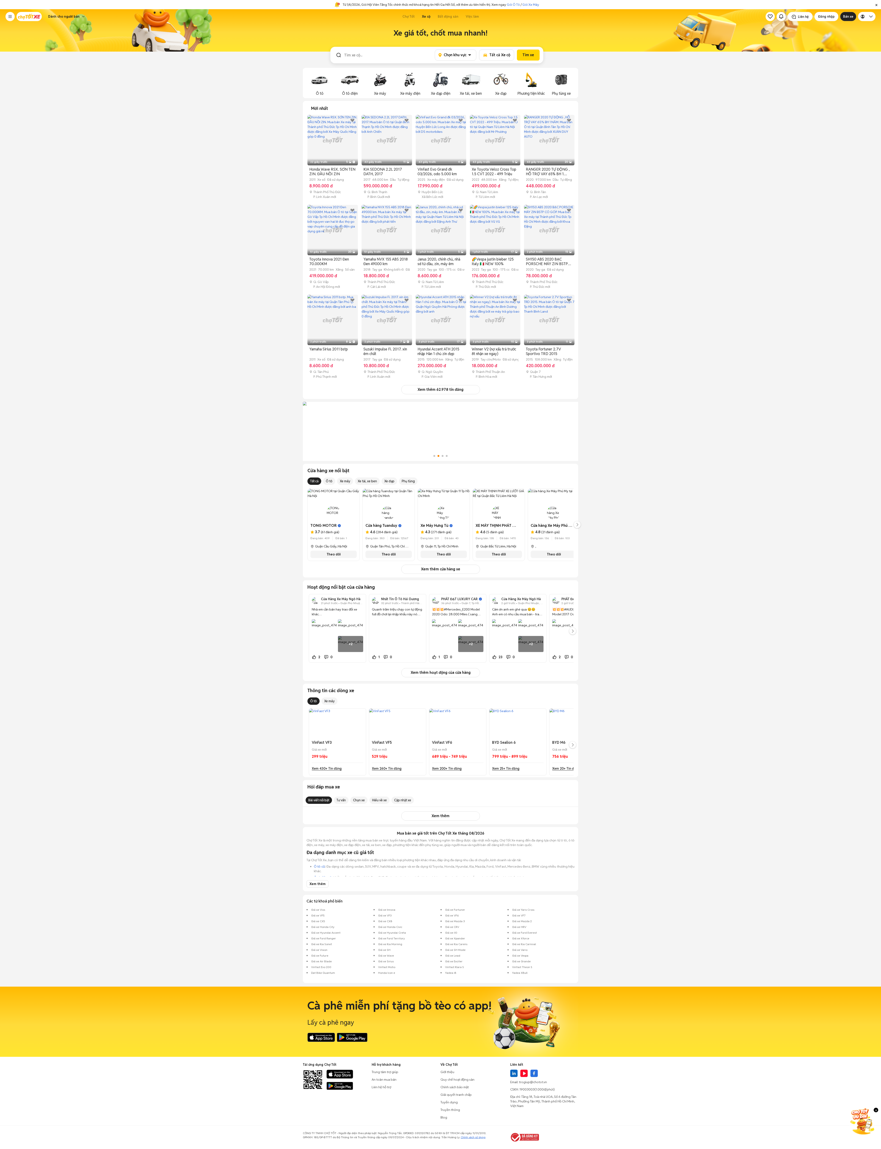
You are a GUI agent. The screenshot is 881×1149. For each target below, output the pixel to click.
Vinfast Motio (386, 967)
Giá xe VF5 (318, 915)
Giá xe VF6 (452, 915)
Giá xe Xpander (455, 938)
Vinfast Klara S (454, 967)
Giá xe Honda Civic (390, 927)
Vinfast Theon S (522, 967)
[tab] (319, 108)
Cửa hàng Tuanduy (381, 525)
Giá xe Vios (318, 909)
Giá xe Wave (386, 955)
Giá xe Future (319, 955)
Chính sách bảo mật (454, 1087)
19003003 (527, 1089)
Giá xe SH (384, 950)
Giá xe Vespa (520, 955)
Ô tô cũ (319, 866)
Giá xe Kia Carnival (524, 944)
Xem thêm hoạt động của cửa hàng (441, 672)
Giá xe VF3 (385, 915)
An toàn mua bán (384, 1079)
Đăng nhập (826, 16)
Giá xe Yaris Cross (523, 909)
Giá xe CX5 (318, 921)
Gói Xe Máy (530, 5)
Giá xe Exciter (454, 961)
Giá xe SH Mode (455, 950)
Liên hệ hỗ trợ (381, 1087)
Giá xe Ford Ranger (323, 938)
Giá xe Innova (386, 909)
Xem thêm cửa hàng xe (440, 569)
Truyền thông (450, 1110)
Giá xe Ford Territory (391, 938)
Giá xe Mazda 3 (455, 921)
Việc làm (472, 16)
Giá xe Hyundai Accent (325, 932)
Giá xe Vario (519, 950)
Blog (443, 1117)
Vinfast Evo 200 (321, 967)
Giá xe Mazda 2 (522, 921)
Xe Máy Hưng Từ (434, 525)
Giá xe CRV (452, 927)
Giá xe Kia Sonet (321, 944)
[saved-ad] (770, 16)
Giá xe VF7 (518, 915)
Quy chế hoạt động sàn (457, 1079)
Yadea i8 (450, 972)
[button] (876, 4)
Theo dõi (334, 554)
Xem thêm (440, 815)
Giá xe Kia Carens (456, 944)
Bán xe (848, 16)
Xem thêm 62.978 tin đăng (440, 389)
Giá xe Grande (521, 961)
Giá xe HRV (519, 927)
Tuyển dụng (449, 1102)
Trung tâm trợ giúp (385, 1072)
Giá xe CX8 (385, 921)
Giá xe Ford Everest (524, 932)
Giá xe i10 (451, 932)
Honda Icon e (386, 972)
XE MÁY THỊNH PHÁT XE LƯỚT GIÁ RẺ (508, 525)
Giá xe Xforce (520, 938)
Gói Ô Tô (513, 5)
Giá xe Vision (319, 950)
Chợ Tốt (408, 16)
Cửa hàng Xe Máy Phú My (552, 525)
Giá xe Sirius (386, 961)
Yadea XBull (519, 972)
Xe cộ (426, 16)
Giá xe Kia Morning (390, 944)
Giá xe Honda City (323, 927)
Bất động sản (448, 16)
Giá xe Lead (452, 955)
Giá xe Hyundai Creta (392, 932)
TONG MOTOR (323, 525)
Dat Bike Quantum (323, 972)
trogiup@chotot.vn (533, 1082)
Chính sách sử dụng (473, 1137)
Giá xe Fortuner (455, 909)
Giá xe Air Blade (321, 961)
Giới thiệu (447, 1072)
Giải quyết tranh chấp (456, 1095)
